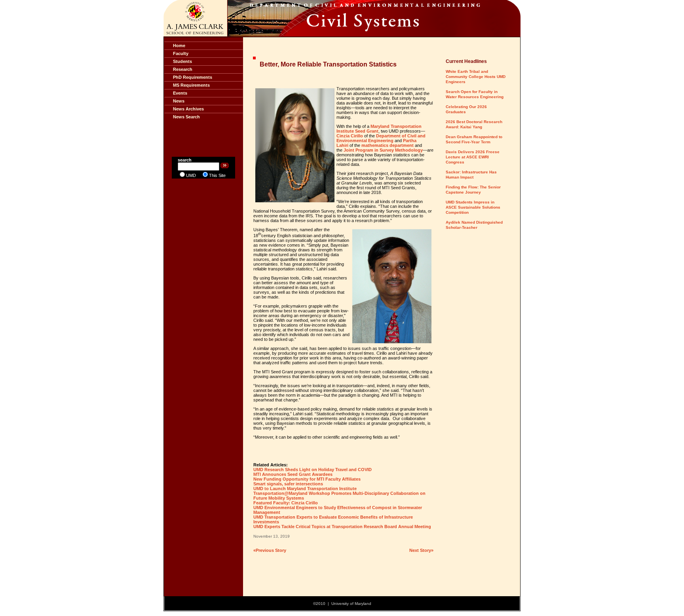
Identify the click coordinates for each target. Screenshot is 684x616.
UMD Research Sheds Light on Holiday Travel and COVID (312, 469)
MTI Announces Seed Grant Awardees (292, 474)
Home (179, 45)
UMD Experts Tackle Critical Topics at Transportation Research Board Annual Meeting (342, 526)
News (178, 101)
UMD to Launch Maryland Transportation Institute (305, 488)
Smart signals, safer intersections (288, 483)
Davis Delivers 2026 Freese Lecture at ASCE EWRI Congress (473, 157)
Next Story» (421, 550)
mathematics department (387, 145)
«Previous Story (269, 550)
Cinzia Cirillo (349, 135)
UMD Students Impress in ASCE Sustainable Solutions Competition (473, 207)
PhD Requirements (192, 77)
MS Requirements (191, 85)
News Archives (188, 108)
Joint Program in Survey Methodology (383, 150)
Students (182, 61)
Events (180, 93)
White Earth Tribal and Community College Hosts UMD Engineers (475, 76)
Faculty (180, 53)
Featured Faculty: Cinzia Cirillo (285, 502)
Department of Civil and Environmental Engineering (381, 138)
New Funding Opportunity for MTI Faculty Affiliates (307, 479)
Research (182, 69)
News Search (186, 116)
